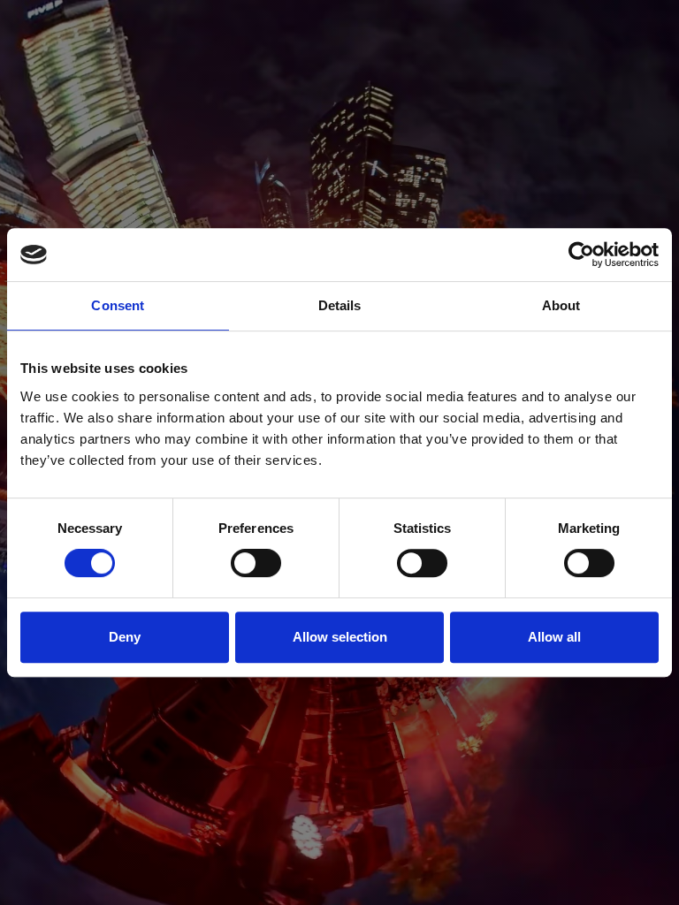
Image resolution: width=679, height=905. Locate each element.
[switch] (256, 563)
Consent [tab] (117, 305)
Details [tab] (340, 305)
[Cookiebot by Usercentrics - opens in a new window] (581, 254)
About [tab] (561, 305)
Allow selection (340, 636)
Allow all (554, 636)
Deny (125, 636)
